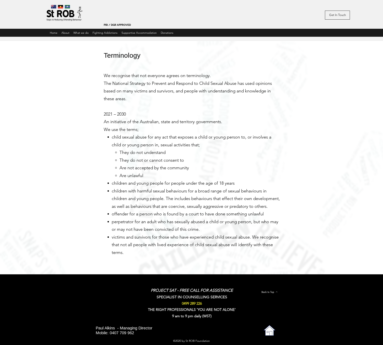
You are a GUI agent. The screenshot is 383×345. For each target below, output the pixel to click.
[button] (81, 33)
